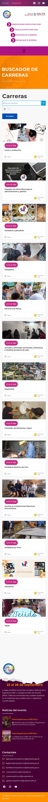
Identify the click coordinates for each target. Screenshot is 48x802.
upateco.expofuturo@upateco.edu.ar (21, 781)
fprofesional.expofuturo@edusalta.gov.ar (22, 768)
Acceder (5, 3)
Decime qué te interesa (26, 40)
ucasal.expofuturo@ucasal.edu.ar (19, 776)
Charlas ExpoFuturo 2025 (26, 30)
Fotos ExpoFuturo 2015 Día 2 (25, 719)
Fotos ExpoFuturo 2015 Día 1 (24, 733)
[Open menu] (24, 51)
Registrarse (16, 3)
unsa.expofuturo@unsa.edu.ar (18, 772)
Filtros (10, 116)
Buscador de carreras (26, 35)
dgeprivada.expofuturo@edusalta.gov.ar (22, 763)
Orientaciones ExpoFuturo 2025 (26, 24)
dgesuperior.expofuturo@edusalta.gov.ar (23, 759)
